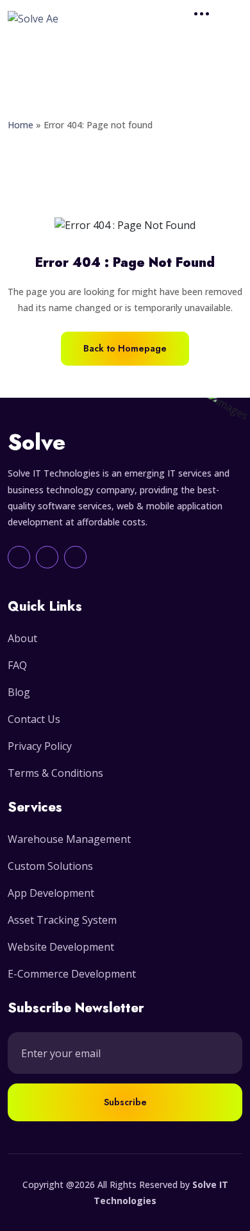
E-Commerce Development (72, 974)
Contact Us (34, 719)
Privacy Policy (40, 746)
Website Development (61, 947)
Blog (19, 692)
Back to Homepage (125, 348)
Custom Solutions (50, 866)
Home (20, 125)
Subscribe (125, 1102)
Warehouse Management (69, 839)
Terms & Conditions (55, 773)
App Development (51, 893)
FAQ (17, 665)
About (22, 638)
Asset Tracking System (62, 920)
